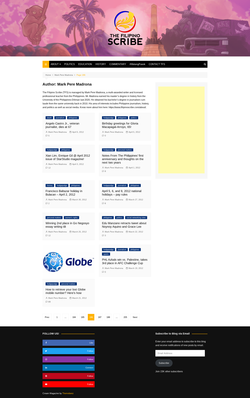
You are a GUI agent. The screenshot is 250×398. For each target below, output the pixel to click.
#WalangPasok (137, 64)
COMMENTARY (117, 64)
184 (74, 317)
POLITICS (69, 64)
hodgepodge (108, 118)
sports (106, 254)
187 (99, 317)
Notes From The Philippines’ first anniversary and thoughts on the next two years (123, 159)
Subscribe (164, 363)
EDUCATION (85, 64)
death (49, 118)
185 (82, 317)
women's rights (71, 218)
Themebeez (68, 393)
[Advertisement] (181, 130)
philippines (73, 118)
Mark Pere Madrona (57, 132)
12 (49, 168)
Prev (47, 317)
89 (49, 302)
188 (108, 317)
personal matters (125, 150)
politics (134, 118)
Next (135, 317)
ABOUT (55, 64)
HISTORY (100, 64)
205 (125, 317)
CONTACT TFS (157, 64)
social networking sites (136, 218)
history (50, 185)
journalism (60, 118)
